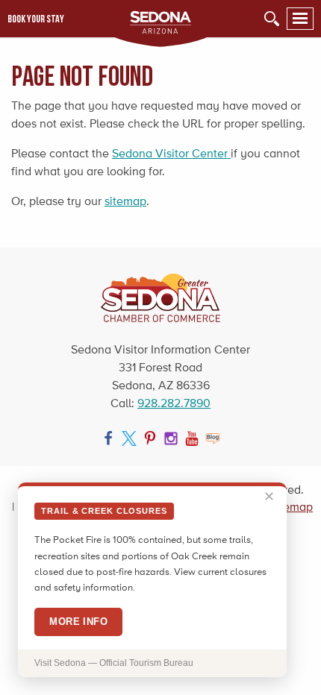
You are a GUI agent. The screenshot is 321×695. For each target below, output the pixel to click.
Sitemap (291, 507)
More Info (78, 621)
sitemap (125, 201)
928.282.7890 (174, 403)
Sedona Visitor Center (171, 153)
